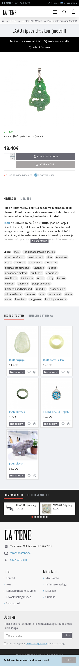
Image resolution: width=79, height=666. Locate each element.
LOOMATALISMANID (31, 21)
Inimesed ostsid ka (40, 315)
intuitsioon (27, 278)
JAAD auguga (17, 360)
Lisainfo (25, 198)
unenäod (39, 267)
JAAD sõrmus (17, 411)
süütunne (36, 273)
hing (50, 278)
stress (68, 294)
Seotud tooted (14, 315)
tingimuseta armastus (17, 267)
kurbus (61, 278)
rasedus (41, 289)
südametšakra (13, 294)
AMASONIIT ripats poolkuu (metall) (63, 505)
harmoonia (35, 262)
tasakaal (20, 262)
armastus (51, 262)
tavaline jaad (35, 257)
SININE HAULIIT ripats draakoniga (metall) (57, 411)
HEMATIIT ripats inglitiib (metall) (26, 505)
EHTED (13, 21)
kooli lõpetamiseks (55, 299)
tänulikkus (11, 278)
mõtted (52, 267)
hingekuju (35, 299)
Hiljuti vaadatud (38, 495)
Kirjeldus (10, 198)
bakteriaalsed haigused (18, 289)
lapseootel (55, 294)
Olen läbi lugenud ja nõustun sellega (36, 643)
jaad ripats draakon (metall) (39, 251)
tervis (40, 278)
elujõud (9, 283)
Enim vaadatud (13, 495)
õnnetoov (61, 257)
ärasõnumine (57, 289)
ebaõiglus (51, 273)
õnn (49, 257)
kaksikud (20, 299)
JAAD (7, 223)
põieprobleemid (41, 283)
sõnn (8, 299)
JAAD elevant (16, 463)
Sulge (69, 660)
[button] (32, 517)
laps (42, 294)
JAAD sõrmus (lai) (53, 360)
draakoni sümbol (14, 257)
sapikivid (23, 283)
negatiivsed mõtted (16, 273)
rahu (7, 262)
